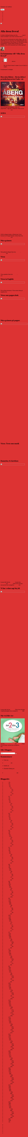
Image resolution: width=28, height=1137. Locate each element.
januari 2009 (7, 1076)
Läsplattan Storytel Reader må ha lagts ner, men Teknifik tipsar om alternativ (14, 760)
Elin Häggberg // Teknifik (10, 772)
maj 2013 (6, 1003)
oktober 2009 (7, 1063)
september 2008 (8, 1082)
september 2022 (8, 844)
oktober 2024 (7, 809)
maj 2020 (6, 884)
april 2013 (6, 1004)
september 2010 (8, 1048)
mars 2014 (6, 988)
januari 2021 (7, 872)
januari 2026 (7, 788)
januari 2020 (7, 889)
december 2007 (7, 1095)
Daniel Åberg (4, 4)
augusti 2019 (7, 897)
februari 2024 (7, 820)
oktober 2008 (7, 1080)
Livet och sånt (21, 50)
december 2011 (7, 1027)
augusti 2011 (7, 1032)
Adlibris (16, 585)
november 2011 (7, 1028)
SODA (5, 15)
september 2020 (8, 878)
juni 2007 (6, 1103)
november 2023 (7, 824)
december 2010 (7, 1044)
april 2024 (6, 817)
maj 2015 (6, 969)
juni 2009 (6, 1069)
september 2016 (8, 946)
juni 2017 (6, 933)
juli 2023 (6, 830)
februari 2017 (7, 939)
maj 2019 (6, 901)
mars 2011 (6, 1039)
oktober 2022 (7, 843)
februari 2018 (7, 922)
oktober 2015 (7, 962)
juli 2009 (6, 1068)
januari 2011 (7, 1042)
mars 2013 (6, 1005)
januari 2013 (7, 1008)
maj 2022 (6, 850)
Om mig (6, 19)
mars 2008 (6, 1090)
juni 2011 (6, 1035)
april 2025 (6, 800)
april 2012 (6, 1021)
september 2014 (8, 980)
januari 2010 (7, 1059)
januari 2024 (7, 822)
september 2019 (8, 895)
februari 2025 (7, 803)
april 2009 (6, 1072)
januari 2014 (7, 991)
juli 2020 (6, 881)
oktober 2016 (7, 945)
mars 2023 (6, 836)
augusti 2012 (7, 1015)
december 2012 (7, 1010)
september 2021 (8, 861)
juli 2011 (6, 1034)
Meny (2, 9)
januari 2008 (7, 1093)
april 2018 (6, 919)
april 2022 (6, 851)
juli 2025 (6, 796)
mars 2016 (6, 955)
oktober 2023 (7, 826)
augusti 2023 (7, 829)
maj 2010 (6, 1054)
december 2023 (7, 823)
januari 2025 (7, 805)
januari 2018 (7, 923)
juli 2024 (6, 813)
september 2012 (8, 1014)
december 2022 (7, 840)
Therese (20, 35)
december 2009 (7, 1061)
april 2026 (6, 785)
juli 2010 (6, 1051)
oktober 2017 (7, 928)
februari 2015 (7, 973)
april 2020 (6, 885)
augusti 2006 (7, 1117)
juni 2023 (6, 831)
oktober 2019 (7, 894)
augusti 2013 (7, 998)
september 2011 (7, 1031)
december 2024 (7, 806)
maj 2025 (6, 799)
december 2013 (7, 993)
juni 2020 (6, 882)
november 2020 (7, 875)
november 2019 (7, 892)
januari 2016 (7, 957)
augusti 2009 (7, 1066)
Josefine (9, 61)
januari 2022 (7, 856)
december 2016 (7, 942)
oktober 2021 (7, 860)
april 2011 (6, 1038)
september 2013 (8, 997)
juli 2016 (6, 949)
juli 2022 (6, 847)
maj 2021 (6, 867)
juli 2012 (6, 1017)
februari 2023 (7, 837)
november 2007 (7, 1096)
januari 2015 (7, 974)
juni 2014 (6, 984)
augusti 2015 (7, 964)
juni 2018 (6, 916)
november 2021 (7, 858)
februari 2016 (7, 956)
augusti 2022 (7, 846)
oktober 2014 (7, 979)
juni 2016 (6, 950)
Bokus (22, 585)
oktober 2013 (7, 996)
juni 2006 (6, 1120)
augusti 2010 (7, 1049)
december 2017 (7, 925)
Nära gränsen (7, 13)
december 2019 (7, 891)
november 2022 (7, 841)
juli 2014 (6, 983)
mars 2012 (6, 1022)
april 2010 (6, 1055)
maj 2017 (6, 935)
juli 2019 (6, 898)
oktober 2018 (7, 911)
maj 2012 (6, 1020)
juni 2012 (6, 1018)
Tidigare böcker (7, 18)
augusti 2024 (7, 812)
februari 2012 (7, 1024)
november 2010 (7, 1045)
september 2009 (8, 1065)
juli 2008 (6, 1085)
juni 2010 (6, 1052)
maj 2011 (6, 1037)
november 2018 (7, 909)
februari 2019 (7, 905)
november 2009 (7, 1062)
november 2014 (7, 977)
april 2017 (6, 936)
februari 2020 (7, 888)
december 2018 (7, 908)
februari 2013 (7, 1007)
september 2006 (8, 1116)
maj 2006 (6, 1121)
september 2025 (8, 793)
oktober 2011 (7, 1030)
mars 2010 (6, 1056)
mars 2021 (6, 870)
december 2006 (7, 1112)
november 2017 (7, 926)
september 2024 (8, 810)
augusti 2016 (7, 947)
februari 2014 (7, 990)
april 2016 (6, 953)
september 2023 (8, 827)
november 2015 (7, 960)
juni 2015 (6, 967)
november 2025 (7, 790)
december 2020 (7, 874)
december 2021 (7, 857)
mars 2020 (6, 887)
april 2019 (6, 902)
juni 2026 (6, 782)
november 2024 (7, 807)
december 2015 (7, 959)
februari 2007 (7, 1109)
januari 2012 (7, 1025)
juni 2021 (6, 865)
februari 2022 (7, 854)
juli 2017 (6, 932)
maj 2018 (6, 918)
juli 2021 (6, 864)
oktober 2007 (7, 1097)
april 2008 (6, 1089)
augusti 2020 (7, 880)
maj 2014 (6, 986)
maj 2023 (6, 833)
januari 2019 (7, 906)
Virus (5, 12)
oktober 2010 (7, 1046)
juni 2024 (6, 814)
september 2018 (8, 912)
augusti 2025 (7, 795)
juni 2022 (6, 848)
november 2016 (7, 943)
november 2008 (7, 1079)
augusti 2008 (7, 1083)
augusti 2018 (7, 914)
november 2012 (7, 1011)
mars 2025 (6, 802)
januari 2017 (7, 940)
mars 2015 (6, 972)
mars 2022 (6, 853)
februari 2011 (7, 1041)
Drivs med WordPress (13, 1135)
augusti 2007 (7, 1100)
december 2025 (7, 789)
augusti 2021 (7, 863)
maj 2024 (6, 816)
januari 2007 (7, 1110)
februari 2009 (7, 1075)
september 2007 (8, 1099)
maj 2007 (6, 1104)
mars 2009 (6, 1073)
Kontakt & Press (8, 21)
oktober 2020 (7, 877)
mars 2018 (6, 921)
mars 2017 (6, 938)
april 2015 (6, 970)
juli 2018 (6, 915)
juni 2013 (6, 1001)
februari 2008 (7, 1092)
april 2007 (6, 1106)
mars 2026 (6, 786)
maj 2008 (6, 1088)
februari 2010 (7, 1058)
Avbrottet (6, 16)
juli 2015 (6, 966)
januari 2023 (7, 839)
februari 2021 (7, 871)
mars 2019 (6, 904)
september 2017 (8, 929)
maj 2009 (6, 1071)
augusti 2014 (7, 981)
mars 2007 (6, 1107)
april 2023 (6, 834)
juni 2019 (6, 899)
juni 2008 (6, 1086)
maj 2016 (6, 952)
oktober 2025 (7, 792)
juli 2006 (6, 1119)
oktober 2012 (7, 1013)
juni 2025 (6, 798)
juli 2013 (6, 1000)
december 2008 (7, 1078)
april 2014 (6, 987)
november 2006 (7, 1113)
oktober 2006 (7, 1114)
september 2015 (8, 963)
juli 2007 (6, 1102)
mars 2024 (6, 819)
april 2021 (6, 868)
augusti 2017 (7, 930)
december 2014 (7, 976)
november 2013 (7, 994)
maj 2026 (6, 783)
